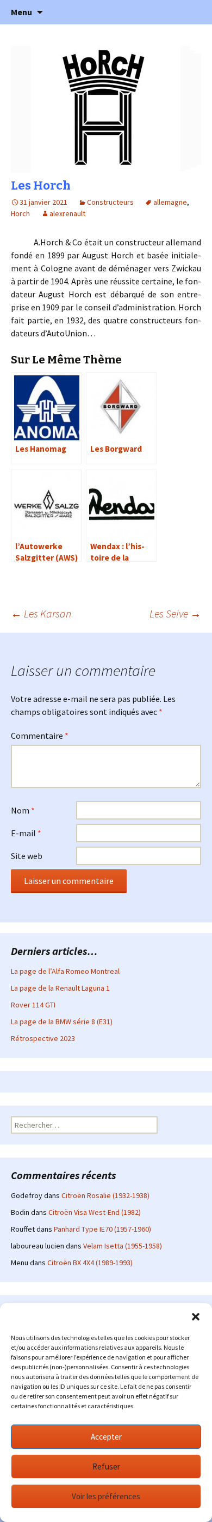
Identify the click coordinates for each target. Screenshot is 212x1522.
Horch (20, 213)
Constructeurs (110, 202)
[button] (195, 1316)
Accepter (106, 1437)
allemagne (170, 202)
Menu (21, 11)
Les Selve (175, 613)
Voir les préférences (106, 1496)
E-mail (26, 833)
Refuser (106, 1466)
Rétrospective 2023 (43, 1038)
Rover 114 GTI (33, 1005)
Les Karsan (41, 613)
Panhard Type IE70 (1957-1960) (102, 1229)
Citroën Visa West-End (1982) (94, 1212)
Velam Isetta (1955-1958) (122, 1246)
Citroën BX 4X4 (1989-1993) (90, 1262)
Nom (23, 810)
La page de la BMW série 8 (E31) (62, 1021)
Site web (26, 855)
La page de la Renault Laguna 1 (60, 988)
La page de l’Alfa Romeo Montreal (65, 971)
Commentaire (39, 735)
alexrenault (67, 213)
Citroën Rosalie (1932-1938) (105, 1195)
